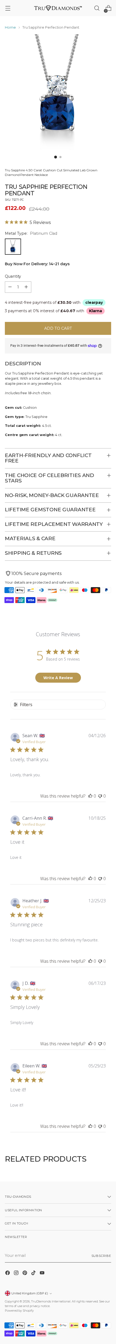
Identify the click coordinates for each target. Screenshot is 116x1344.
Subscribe (101, 1256)
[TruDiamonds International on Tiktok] (34, 1273)
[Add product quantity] (26, 287)
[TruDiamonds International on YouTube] (42, 1273)
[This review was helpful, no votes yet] (90, 796)
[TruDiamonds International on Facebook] (8, 1273)
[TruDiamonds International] (58, 8)
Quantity (13, 276)
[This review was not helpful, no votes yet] (100, 796)
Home (10, 27)
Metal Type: (31, 233)
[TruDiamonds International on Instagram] (16, 1273)
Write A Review (58, 677)
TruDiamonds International (50, 1301)
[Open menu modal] (7, 8)
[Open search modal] (96, 8)
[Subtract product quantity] (10, 287)
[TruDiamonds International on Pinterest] (25, 1273)
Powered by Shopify (19, 1310)
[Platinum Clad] (13, 247)
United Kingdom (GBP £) (29, 1293)
